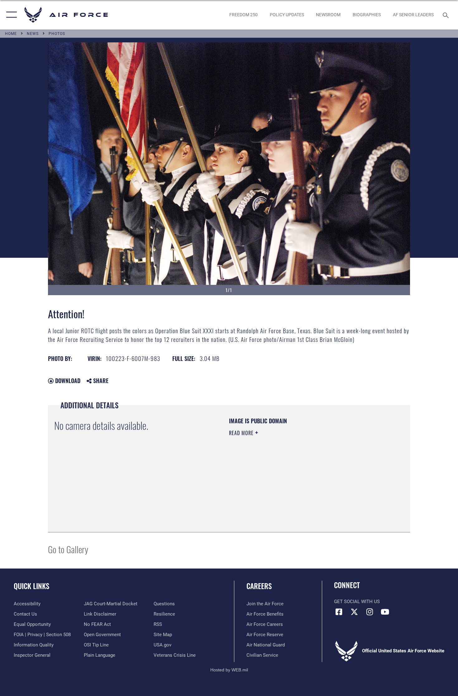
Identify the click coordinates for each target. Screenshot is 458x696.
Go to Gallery (68, 549)
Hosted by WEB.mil (229, 669)
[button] (10, 15)
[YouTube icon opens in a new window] (384, 612)
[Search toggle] (446, 15)
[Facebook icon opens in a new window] (338, 612)
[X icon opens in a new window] (354, 612)
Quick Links (31, 586)
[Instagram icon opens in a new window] (369, 612)
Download (67, 381)
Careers (259, 586)
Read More (242, 433)
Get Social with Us (357, 601)
